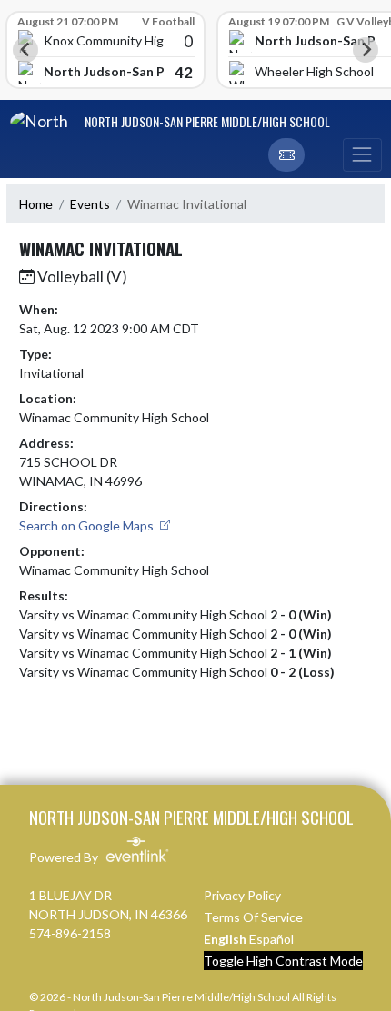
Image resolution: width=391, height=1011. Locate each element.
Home (36, 204)
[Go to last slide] (25, 50)
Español (271, 939)
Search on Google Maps (87, 525)
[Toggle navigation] (362, 155)
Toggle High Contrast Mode (283, 960)
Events (90, 204)
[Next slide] (365, 50)
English (225, 939)
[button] (286, 155)
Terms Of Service (253, 917)
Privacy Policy (242, 895)
